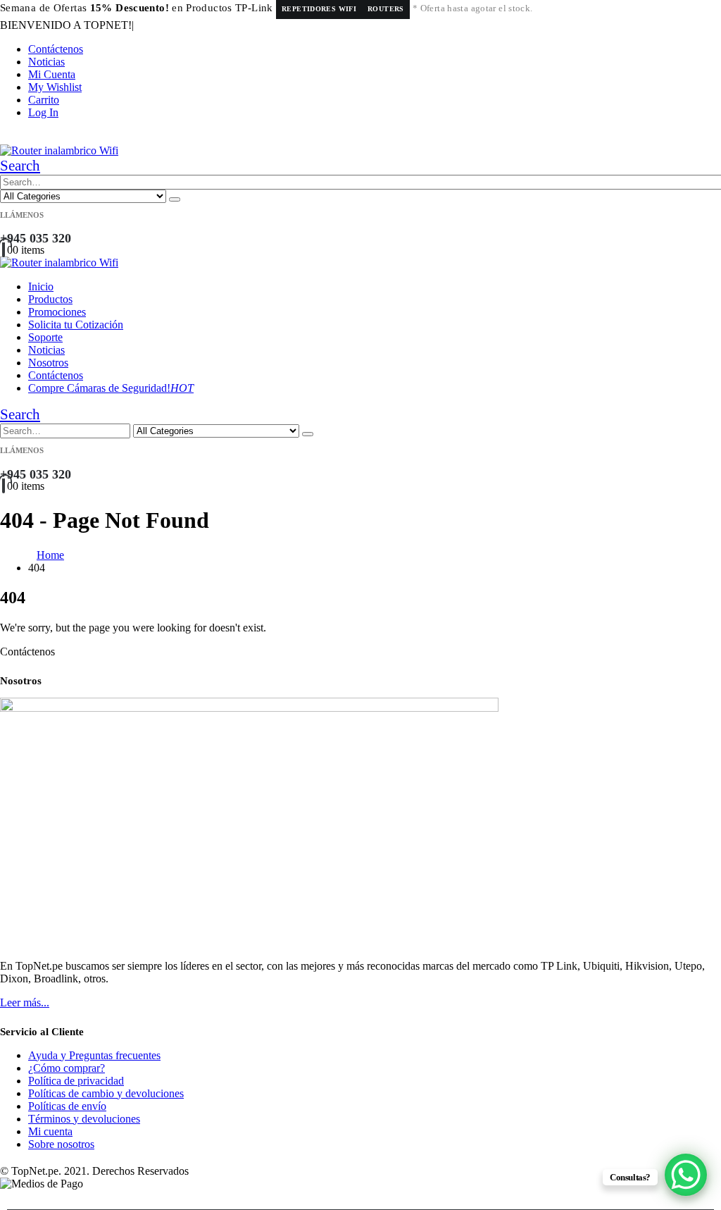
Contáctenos (55, 49)
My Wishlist (55, 87)
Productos (50, 299)
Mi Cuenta (51, 74)
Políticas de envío (67, 1106)
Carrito (43, 100)
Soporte (45, 337)
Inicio (41, 286)
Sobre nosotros (61, 1144)
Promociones (57, 312)
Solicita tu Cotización (75, 325)
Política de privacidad (76, 1081)
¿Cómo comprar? (66, 1068)
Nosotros (48, 363)
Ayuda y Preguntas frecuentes (94, 1055)
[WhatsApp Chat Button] (686, 1175)
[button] (20, 165)
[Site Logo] (59, 150)
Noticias (46, 62)
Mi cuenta (50, 1131)
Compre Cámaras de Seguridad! (111, 388)
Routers (386, 9)
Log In (43, 112)
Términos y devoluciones (84, 1119)
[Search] (174, 199)
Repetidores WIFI (319, 9)
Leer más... (24, 1002)
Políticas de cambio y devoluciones (106, 1093)
